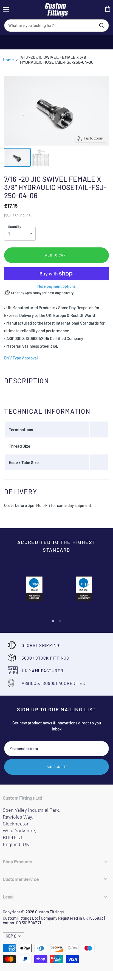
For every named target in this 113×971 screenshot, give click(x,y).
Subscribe (56, 766)
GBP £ (11, 936)
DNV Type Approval (21, 357)
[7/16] (17, 157)
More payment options (56, 286)
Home (8, 59)
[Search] (101, 25)
